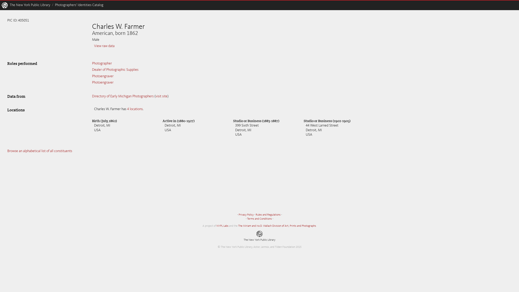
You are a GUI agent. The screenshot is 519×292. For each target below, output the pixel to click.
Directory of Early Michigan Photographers (123, 96)
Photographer (102, 63)
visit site (161, 96)
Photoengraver (103, 76)
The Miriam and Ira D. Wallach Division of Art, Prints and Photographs (277, 225)
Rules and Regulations (268, 214)
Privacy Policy (246, 214)
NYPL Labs (222, 225)
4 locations (135, 109)
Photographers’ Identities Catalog (79, 5)
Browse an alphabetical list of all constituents (39, 151)
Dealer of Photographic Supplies (115, 70)
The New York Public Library (30, 5)
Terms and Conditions (259, 218)
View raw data (104, 46)
